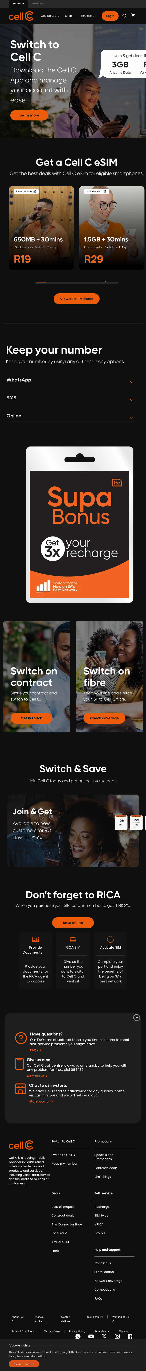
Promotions (103, 1141)
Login (110, 15)
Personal (18, 3)
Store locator (39, 1101)
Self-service (103, 1193)
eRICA (98, 1224)
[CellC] (21, 15)
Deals (56, 1193)
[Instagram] (118, 1337)
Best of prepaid (63, 1207)
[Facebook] (131, 1337)
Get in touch (31, 718)
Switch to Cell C (63, 1141)
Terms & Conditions (23, 1331)
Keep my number (65, 1164)
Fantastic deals (105, 1168)
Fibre (55, 1251)
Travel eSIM (60, 1242)
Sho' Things (102, 1177)
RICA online (73, 922)
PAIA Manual (102, 1331)
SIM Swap (101, 1215)
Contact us (35, 1076)
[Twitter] (105, 1337)
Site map (124, 1331)
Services (86, 15)
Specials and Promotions (103, 1157)
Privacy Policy (77, 1331)
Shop (68, 15)
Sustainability (95, 1316)
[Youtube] (91, 1337)
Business (38, 3)
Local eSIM (59, 1233)
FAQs (34, 1050)
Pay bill (99, 1233)
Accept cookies (24, 1364)
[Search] (125, 16)
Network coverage (108, 1281)
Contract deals (63, 1215)
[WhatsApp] (78, 1337)
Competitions (104, 1290)
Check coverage (104, 718)
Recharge (101, 1207)
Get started (49, 15)
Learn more (29, 115)
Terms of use (52, 1331)
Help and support (107, 1250)
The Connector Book (67, 1224)
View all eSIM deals (76, 298)
